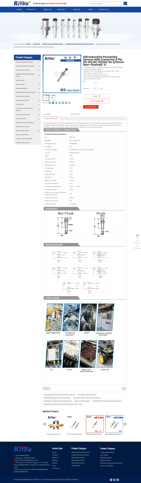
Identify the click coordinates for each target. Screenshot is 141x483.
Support (55, 463)
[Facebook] (111, 480)
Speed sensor (75, 466)
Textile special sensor (107, 452)
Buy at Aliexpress (90, 107)
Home (54, 452)
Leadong (68, 480)
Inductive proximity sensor (80, 455)
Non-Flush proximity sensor (87, 395)
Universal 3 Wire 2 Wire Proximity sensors (86, 398)
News (54, 466)
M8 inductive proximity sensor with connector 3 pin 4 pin (63, 404)
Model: (46, 114)
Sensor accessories (106, 466)
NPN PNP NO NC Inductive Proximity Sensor (107, 401)
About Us (55, 458)
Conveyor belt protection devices (111, 463)
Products (55, 455)
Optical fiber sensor (78, 463)
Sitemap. (75, 480)
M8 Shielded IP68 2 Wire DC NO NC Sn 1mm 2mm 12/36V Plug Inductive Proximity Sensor (94, 434)
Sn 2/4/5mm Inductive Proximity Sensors (57, 401)
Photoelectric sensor (54, 434)
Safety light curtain (77, 460)
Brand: (73, 114)
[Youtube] (118, 480)
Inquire (95, 96)
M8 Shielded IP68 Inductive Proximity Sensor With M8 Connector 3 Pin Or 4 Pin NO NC (114, 434)
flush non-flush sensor (82, 401)
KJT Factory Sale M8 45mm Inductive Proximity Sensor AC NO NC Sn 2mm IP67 (75, 434)
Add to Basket (95, 101)
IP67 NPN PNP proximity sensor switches (57, 398)
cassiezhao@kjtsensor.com (29, 460)
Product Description (51, 118)
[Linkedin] (114, 480)
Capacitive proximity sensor (80, 452)
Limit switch (104, 455)
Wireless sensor (105, 460)
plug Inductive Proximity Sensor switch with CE (59, 395)
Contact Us (56, 468)
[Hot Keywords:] (125, 3)
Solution (55, 460)
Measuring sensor (106, 458)
